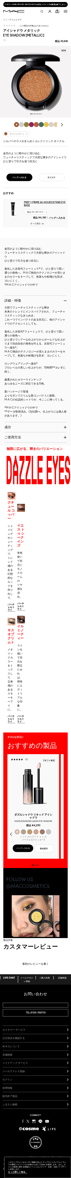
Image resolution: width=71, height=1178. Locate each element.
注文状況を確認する (13, 1038)
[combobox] (35, 133)
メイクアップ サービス (15, 1062)
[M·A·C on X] (27, 1121)
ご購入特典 (44, 978)
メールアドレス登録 (13, 1071)
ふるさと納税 (9, 1104)
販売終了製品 (9, 1096)
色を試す (52, 177)
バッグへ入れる (57, 218)
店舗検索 (62, 978)
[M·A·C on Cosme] (28, 1128)
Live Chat (9, 978)
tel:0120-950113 (36, 1012)
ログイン (7, 1079)
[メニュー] (65, 11)
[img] (12, 208)
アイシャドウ (15, 20)
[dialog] (33, 817)
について (11, 1046)
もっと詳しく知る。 (17, 1172)
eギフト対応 (49, 760)
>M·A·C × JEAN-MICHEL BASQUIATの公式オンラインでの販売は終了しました (35, 4)
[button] (65, 11)
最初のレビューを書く (35, 964)
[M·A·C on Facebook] (23, 1121)
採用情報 (7, 1087)
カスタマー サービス (13, 1029)
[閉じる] (62, 1166)
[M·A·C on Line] (40, 1121)
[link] (11, 607)
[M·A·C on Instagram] (34, 1121)
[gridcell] (16, 124)
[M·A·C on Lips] (48, 1128)
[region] (37, 1167)
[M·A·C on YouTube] (47, 1121)
